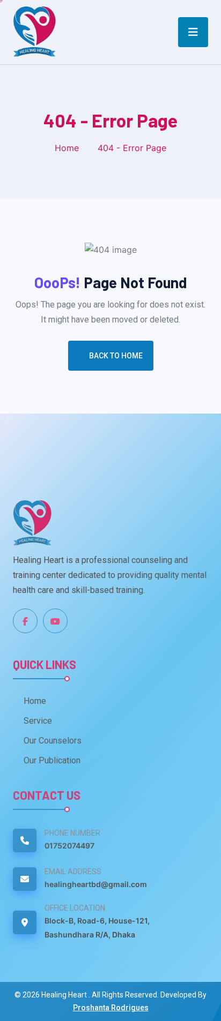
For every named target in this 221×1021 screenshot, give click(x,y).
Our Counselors (53, 740)
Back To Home (116, 355)
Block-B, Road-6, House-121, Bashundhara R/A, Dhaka (97, 927)
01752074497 (69, 845)
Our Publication (52, 760)
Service (38, 721)
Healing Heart (65, 994)
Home (67, 147)
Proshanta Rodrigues (111, 1007)
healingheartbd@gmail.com (96, 884)
